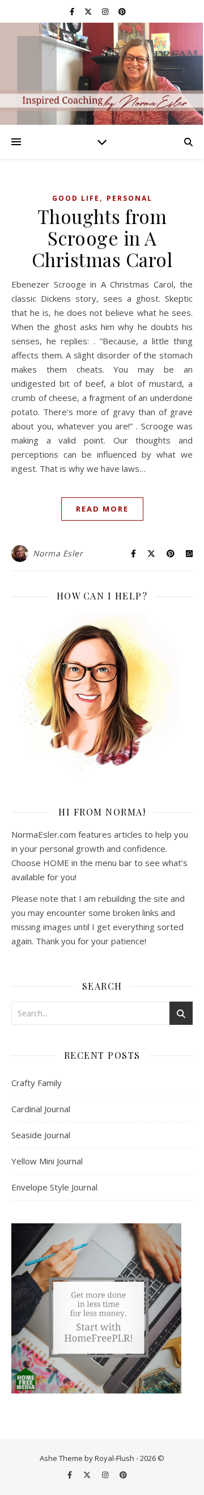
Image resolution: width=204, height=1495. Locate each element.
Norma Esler (58, 553)
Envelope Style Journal (54, 1187)
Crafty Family (36, 1082)
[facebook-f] (73, 11)
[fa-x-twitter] (89, 11)
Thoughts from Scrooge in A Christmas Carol (102, 238)
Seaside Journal (40, 1135)
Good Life (76, 198)
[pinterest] (122, 11)
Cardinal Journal (40, 1108)
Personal (129, 198)
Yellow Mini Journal (47, 1161)
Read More (102, 509)
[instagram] (106, 11)
